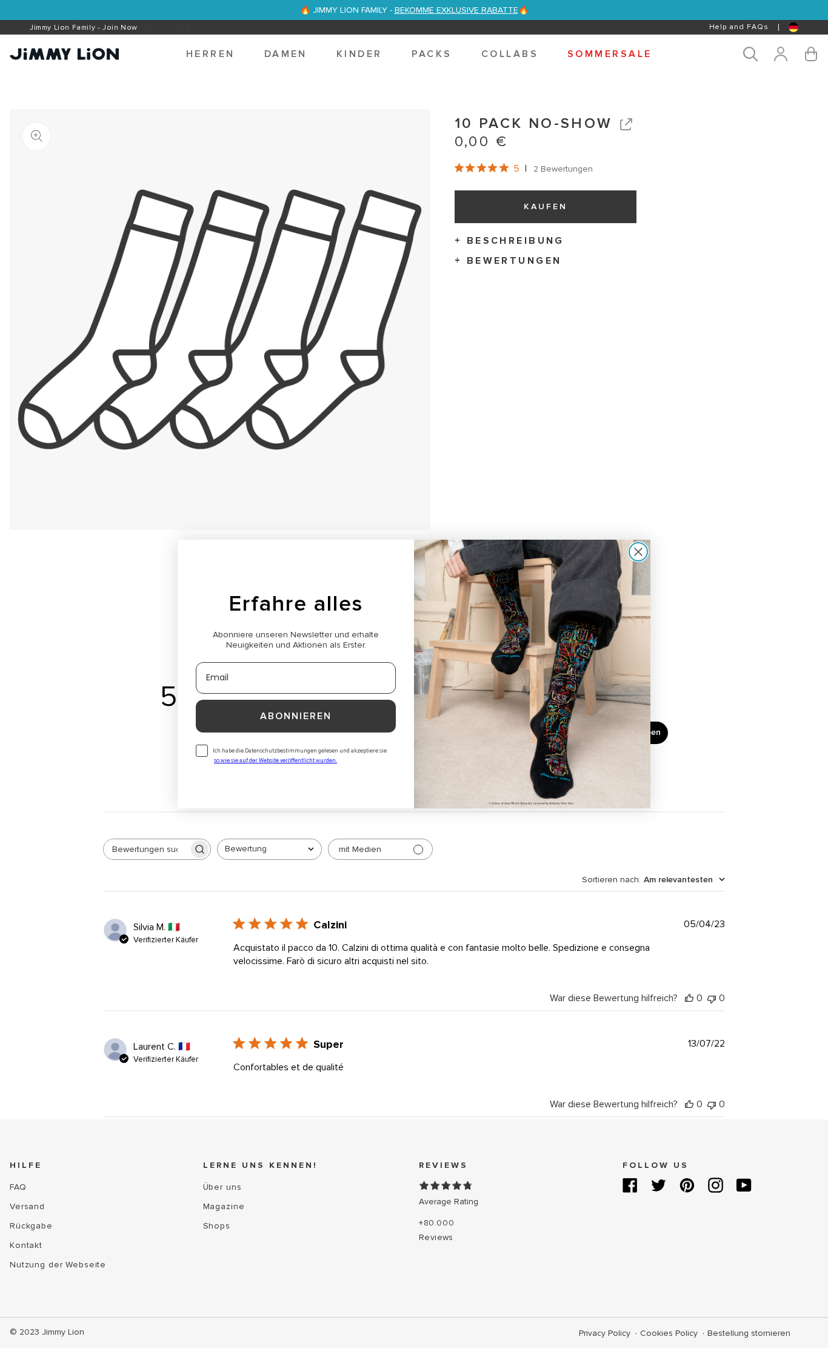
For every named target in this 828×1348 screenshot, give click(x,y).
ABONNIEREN (296, 716)
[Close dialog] (638, 552)
